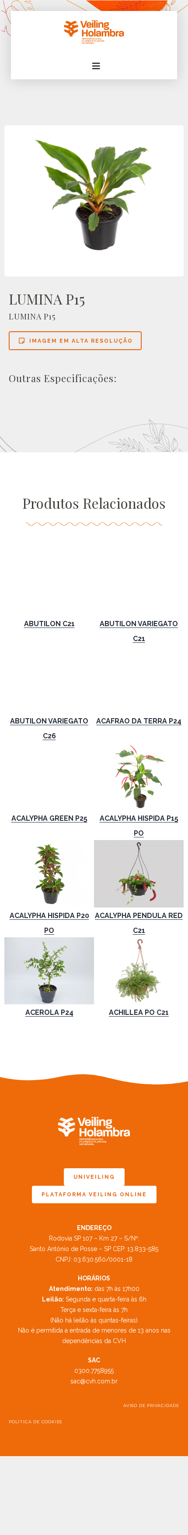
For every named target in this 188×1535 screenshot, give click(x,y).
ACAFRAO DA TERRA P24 (138, 721)
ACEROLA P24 (49, 1012)
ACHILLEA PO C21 (139, 1012)
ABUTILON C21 (49, 624)
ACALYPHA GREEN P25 (49, 818)
